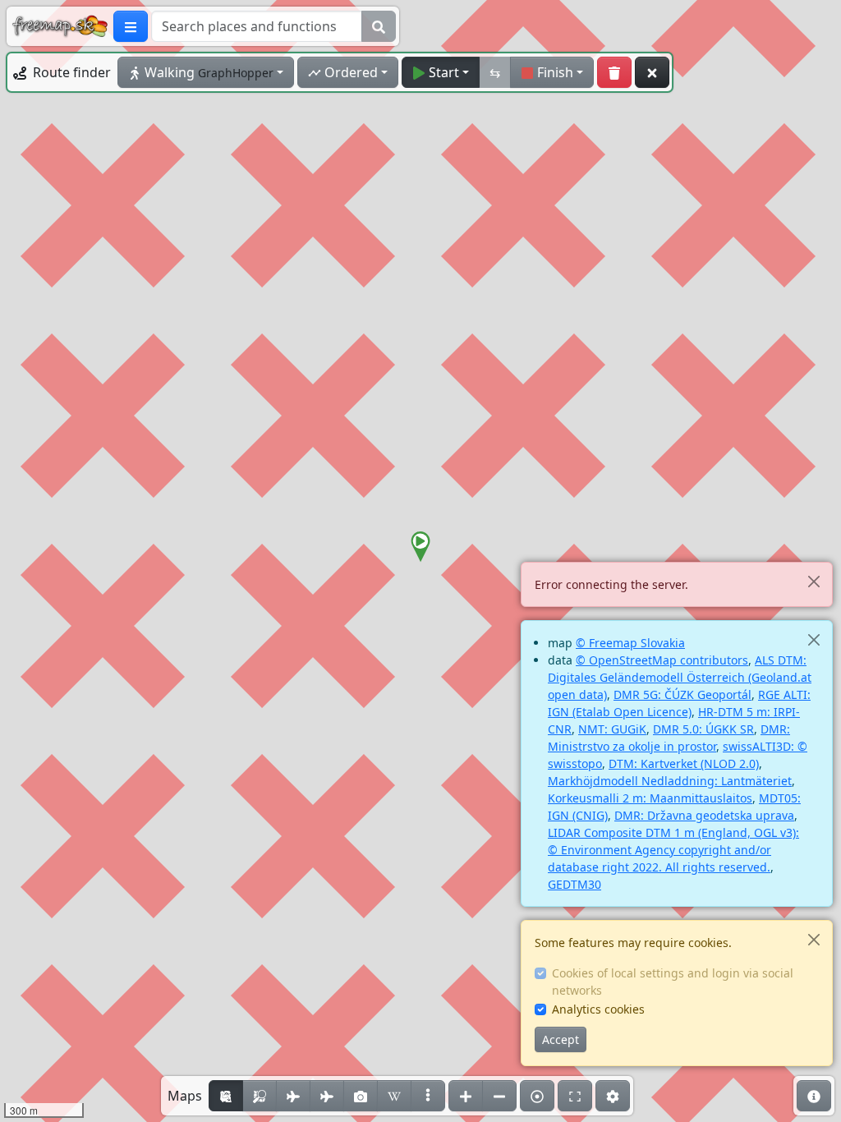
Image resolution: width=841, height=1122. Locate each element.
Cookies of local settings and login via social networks (672, 981)
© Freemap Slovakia (630, 643)
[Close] (813, 581)
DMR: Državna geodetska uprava (704, 815)
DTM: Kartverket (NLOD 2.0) (684, 763)
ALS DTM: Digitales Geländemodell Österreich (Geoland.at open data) (679, 677)
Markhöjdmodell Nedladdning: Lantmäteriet (670, 781)
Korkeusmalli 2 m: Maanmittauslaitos (650, 798)
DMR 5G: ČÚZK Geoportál (682, 694)
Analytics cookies (598, 1009)
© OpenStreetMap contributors (662, 660)
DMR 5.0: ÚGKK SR (703, 729)
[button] (420, 547)
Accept (560, 1039)
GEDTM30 (574, 884)
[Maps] (428, 1095)
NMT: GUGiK (612, 729)
